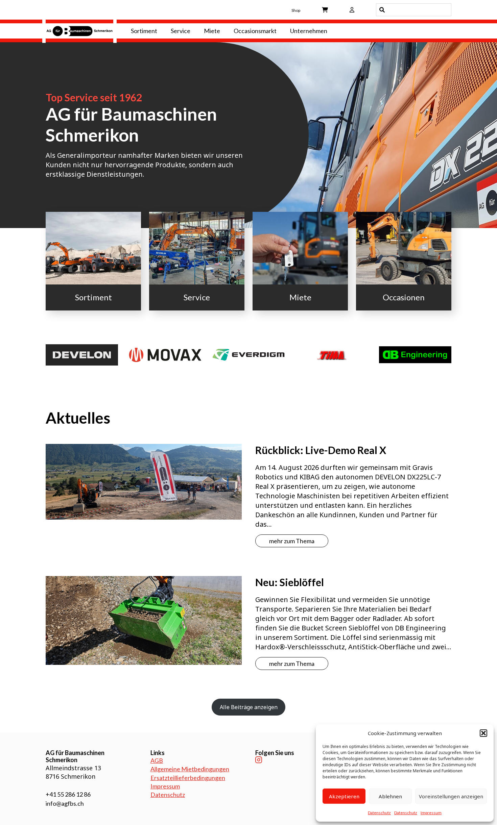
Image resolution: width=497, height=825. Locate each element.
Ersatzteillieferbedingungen (187, 777)
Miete (212, 30)
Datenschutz (379, 812)
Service (180, 30)
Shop (295, 10)
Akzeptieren (344, 796)
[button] (483, 733)
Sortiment (144, 30)
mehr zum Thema (291, 541)
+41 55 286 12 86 (68, 794)
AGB (156, 760)
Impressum (431, 812)
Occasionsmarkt (255, 30)
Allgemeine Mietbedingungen (189, 769)
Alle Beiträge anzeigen (249, 707)
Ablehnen (390, 796)
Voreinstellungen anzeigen (451, 796)
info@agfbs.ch (65, 803)
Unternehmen (308, 30)
